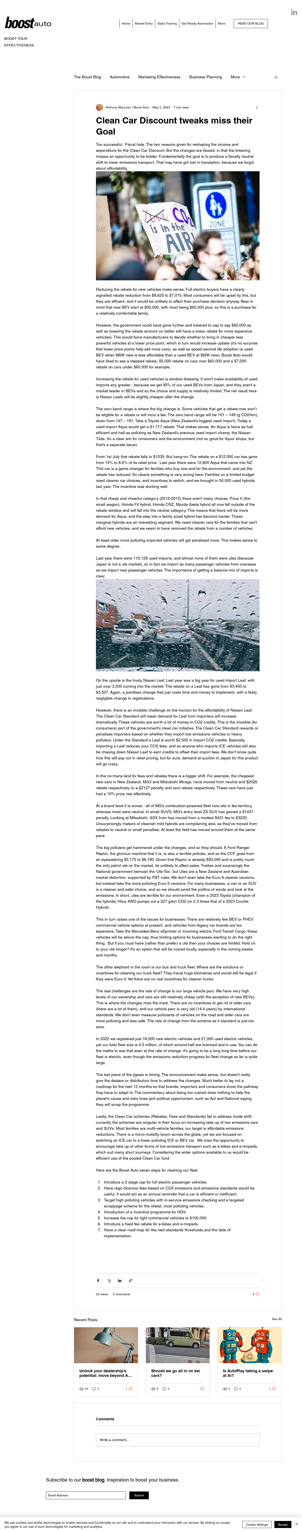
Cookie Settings (257, 1524)
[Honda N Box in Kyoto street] (178, 1345)
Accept (283, 1524)
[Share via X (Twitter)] (109, 1280)
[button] (276, 77)
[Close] (296, 1524)
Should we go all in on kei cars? (175, 1373)
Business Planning (205, 77)
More (235, 77)
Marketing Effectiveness (159, 77)
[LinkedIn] (294, 12)
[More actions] (257, 107)
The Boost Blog (87, 77)
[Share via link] (130, 1280)
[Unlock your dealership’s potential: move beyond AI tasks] (106, 1345)
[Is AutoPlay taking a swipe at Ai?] (249, 1345)
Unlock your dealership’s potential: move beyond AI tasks (104, 1373)
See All (277, 1319)
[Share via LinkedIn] (120, 1280)
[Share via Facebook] (98, 1280)
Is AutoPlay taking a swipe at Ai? (248, 1373)
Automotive (120, 77)
